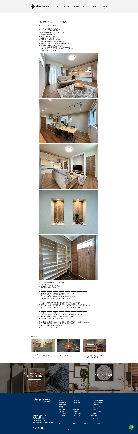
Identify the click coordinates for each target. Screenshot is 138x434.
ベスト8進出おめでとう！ (67, 355)
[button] (105, 7)
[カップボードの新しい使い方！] (43, 345)
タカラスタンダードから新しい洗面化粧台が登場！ (94, 356)
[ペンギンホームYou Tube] (42, 428)
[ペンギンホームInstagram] (34, 428)
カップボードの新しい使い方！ (41, 356)
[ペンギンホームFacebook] (38, 428)
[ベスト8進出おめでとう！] (68, 345)
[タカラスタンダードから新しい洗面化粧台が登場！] (94, 345)
